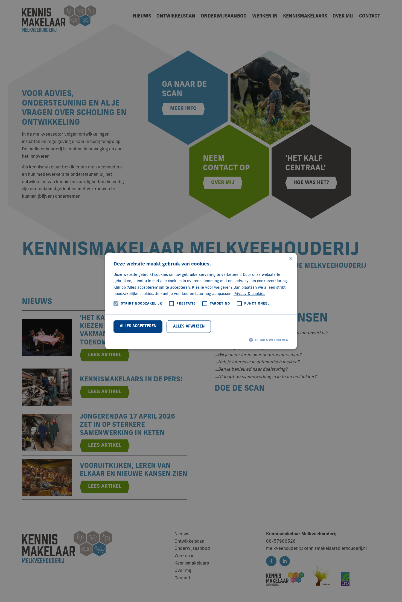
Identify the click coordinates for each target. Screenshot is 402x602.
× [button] (291, 259)
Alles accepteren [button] (138, 326)
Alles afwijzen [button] (189, 327)
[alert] (201, 301)
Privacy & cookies (249, 294)
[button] (201, 340)
